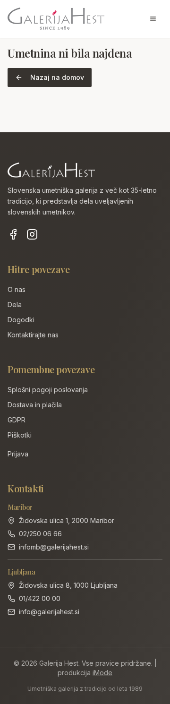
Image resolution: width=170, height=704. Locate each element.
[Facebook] (13, 234)
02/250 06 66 (40, 534)
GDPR (17, 420)
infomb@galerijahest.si (54, 547)
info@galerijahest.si (49, 612)
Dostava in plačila (35, 405)
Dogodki (21, 320)
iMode (102, 673)
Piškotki (20, 435)
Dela (15, 304)
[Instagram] (32, 234)
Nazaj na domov (57, 77)
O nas (17, 289)
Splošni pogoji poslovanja (48, 390)
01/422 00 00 (39, 598)
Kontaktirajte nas (33, 335)
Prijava (18, 454)
